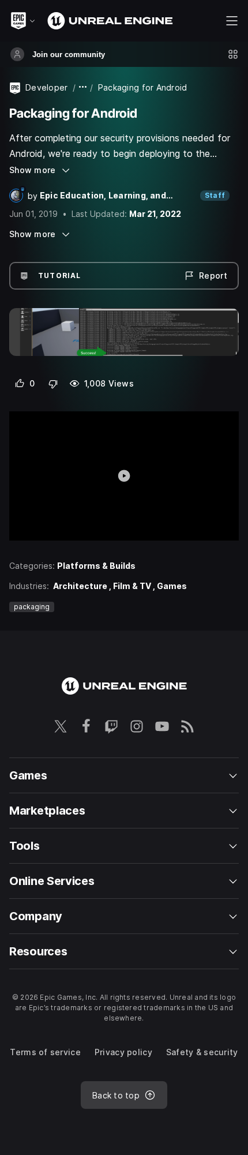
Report (213, 275)
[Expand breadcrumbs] (83, 87)
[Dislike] (53, 383)
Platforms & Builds (96, 566)
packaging (32, 606)
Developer (46, 87)
